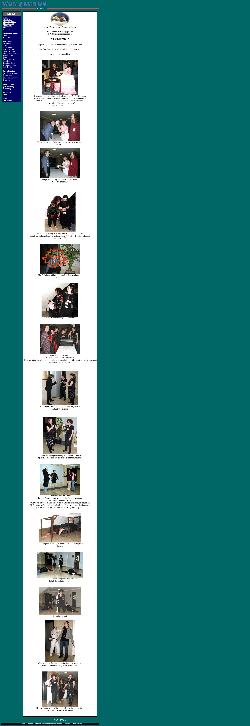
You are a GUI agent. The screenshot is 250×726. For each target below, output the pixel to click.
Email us (6, 94)
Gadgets (6, 57)
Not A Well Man (9, 51)
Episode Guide (8, 24)
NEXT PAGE (60, 720)
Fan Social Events (10, 73)
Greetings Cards (9, 63)
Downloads (7, 43)
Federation (7, 37)
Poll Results (7, 67)
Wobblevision (8, 55)
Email (80, 724)
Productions (7, 26)
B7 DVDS (6, 30)
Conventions (7, 75)
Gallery (5, 45)
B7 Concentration (9, 65)
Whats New (7, 20)
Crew (5, 36)
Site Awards (7, 100)
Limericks (6, 61)
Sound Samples (9, 59)
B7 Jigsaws (7, 47)
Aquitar (5, 28)
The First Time (8, 49)
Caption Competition (10, 53)
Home (22, 724)
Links (5, 98)
